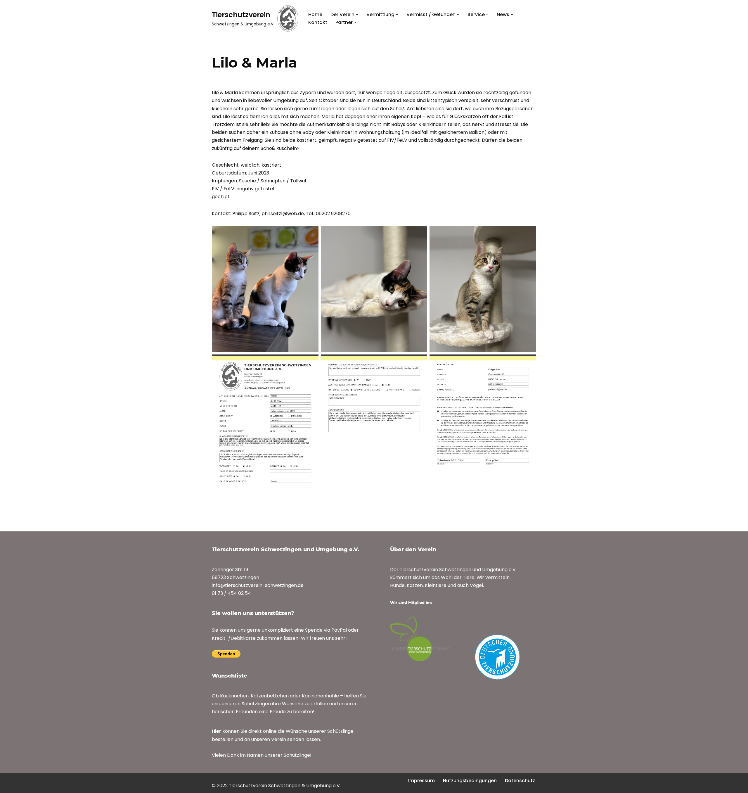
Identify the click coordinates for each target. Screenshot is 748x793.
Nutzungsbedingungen (470, 780)
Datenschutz (520, 780)
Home (315, 14)
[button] (357, 14)
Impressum (421, 780)
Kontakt (317, 22)
